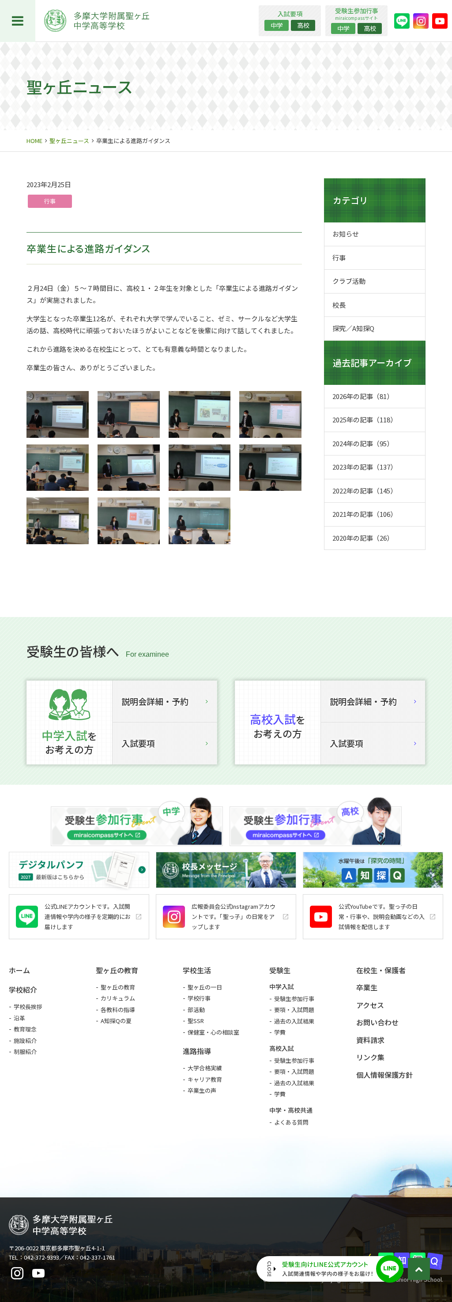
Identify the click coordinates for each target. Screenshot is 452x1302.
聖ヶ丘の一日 (205, 987)
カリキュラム (118, 998)
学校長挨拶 (28, 1006)
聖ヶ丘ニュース (69, 140)
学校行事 (199, 998)
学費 (280, 1032)
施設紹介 (25, 1040)
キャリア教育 (205, 1079)
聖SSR (196, 1020)
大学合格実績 (205, 1068)
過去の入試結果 (294, 1021)
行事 (50, 201)
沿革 (19, 1018)
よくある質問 (291, 1122)
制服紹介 (25, 1051)
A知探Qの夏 (116, 1020)
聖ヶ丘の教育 (118, 987)
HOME (34, 140)
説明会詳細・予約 (154, 701)
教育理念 (25, 1029)
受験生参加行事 (294, 998)
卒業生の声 (202, 1090)
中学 (277, 25)
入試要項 (138, 743)
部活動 (196, 1009)
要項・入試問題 (294, 1009)
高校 (303, 25)
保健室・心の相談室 (213, 1032)
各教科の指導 (118, 1009)
